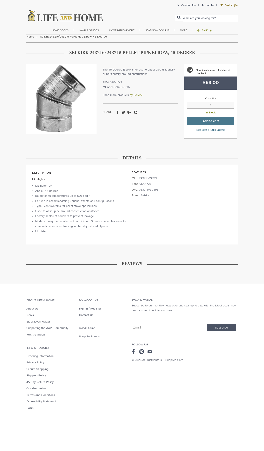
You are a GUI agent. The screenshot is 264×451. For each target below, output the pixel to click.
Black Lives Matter (38, 322)
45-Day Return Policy (40, 382)
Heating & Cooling (157, 30)
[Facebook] (134, 351)
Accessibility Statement (41, 401)
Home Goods (60, 30)
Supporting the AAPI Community (47, 328)
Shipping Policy (36, 375)
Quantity (210, 98)
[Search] (179, 18)
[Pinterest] (142, 351)
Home (30, 37)
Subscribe (221, 328)
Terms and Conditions (40, 395)
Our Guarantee (36, 388)
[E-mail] (150, 351)
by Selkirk (136, 95)
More (183, 30)
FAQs (30, 408)
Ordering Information (40, 356)
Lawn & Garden (89, 30)
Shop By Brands (89, 336)
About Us (32, 309)
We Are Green (35, 335)
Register (95, 309)
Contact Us (86, 315)
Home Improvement (121, 30)
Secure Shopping (37, 369)
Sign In (83, 309)
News (30, 315)
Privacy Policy (35, 362)
